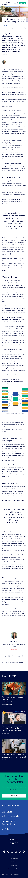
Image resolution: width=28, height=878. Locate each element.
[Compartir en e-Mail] (19, 656)
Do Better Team (5, 733)
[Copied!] (22, 656)
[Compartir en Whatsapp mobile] (16, 656)
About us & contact (14, 858)
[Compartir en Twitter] (5, 656)
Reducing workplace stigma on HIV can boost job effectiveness (14, 699)
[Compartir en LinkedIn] (9, 656)
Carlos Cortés (5, 759)
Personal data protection (13, 868)
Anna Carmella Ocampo (7, 704)
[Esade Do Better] (6, 3)
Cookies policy (14, 865)
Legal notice (14, 861)
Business (6, 26)
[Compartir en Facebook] (12, 656)
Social (5, 829)
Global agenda (10, 816)
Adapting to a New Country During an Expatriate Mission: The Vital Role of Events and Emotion (12, 143)
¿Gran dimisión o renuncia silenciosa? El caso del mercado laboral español (12, 728)
